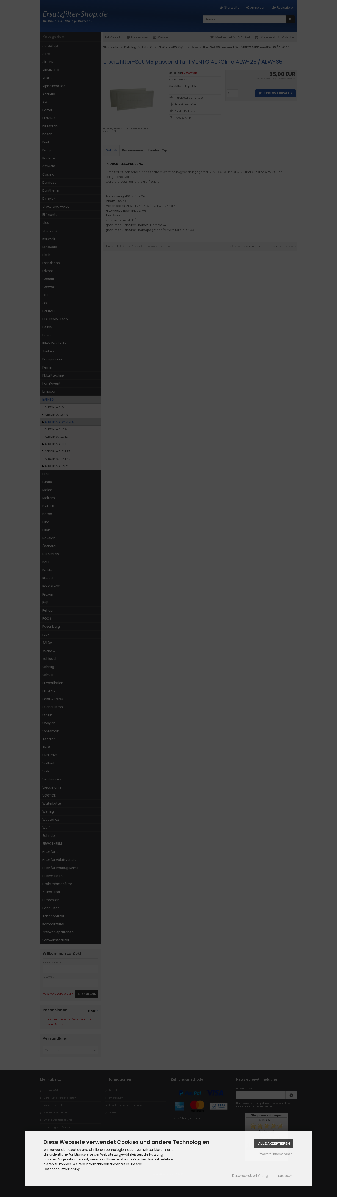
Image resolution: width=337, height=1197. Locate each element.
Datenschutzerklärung (250, 1175)
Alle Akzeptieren (274, 1143)
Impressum (284, 1175)
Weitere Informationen (276, 1154)
